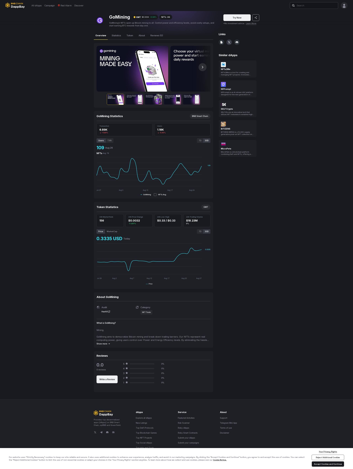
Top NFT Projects (144, 438)
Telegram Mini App (228, 423)
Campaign (49, 5)
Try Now (237, 17)
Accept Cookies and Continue (328, 464)
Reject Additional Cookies (328, 457)
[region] (176, 458)
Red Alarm (66, 5)
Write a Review (107, 379)
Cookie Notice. (220, 460)
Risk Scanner (184, 423)
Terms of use (226, 428)
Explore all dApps (144, 418)
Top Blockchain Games (146, 433)
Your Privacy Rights (328, 451)
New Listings (141, 423)
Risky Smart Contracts (188, 433)
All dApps (36, 5)
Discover (79, 5)
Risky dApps (183, 428)
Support (223, 418)
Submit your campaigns (188, 443)
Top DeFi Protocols (144, 428)
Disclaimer (224, 433)
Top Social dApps (144, 443)
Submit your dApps (186, 438)
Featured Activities (186, 418)
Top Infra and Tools (145, 448)
